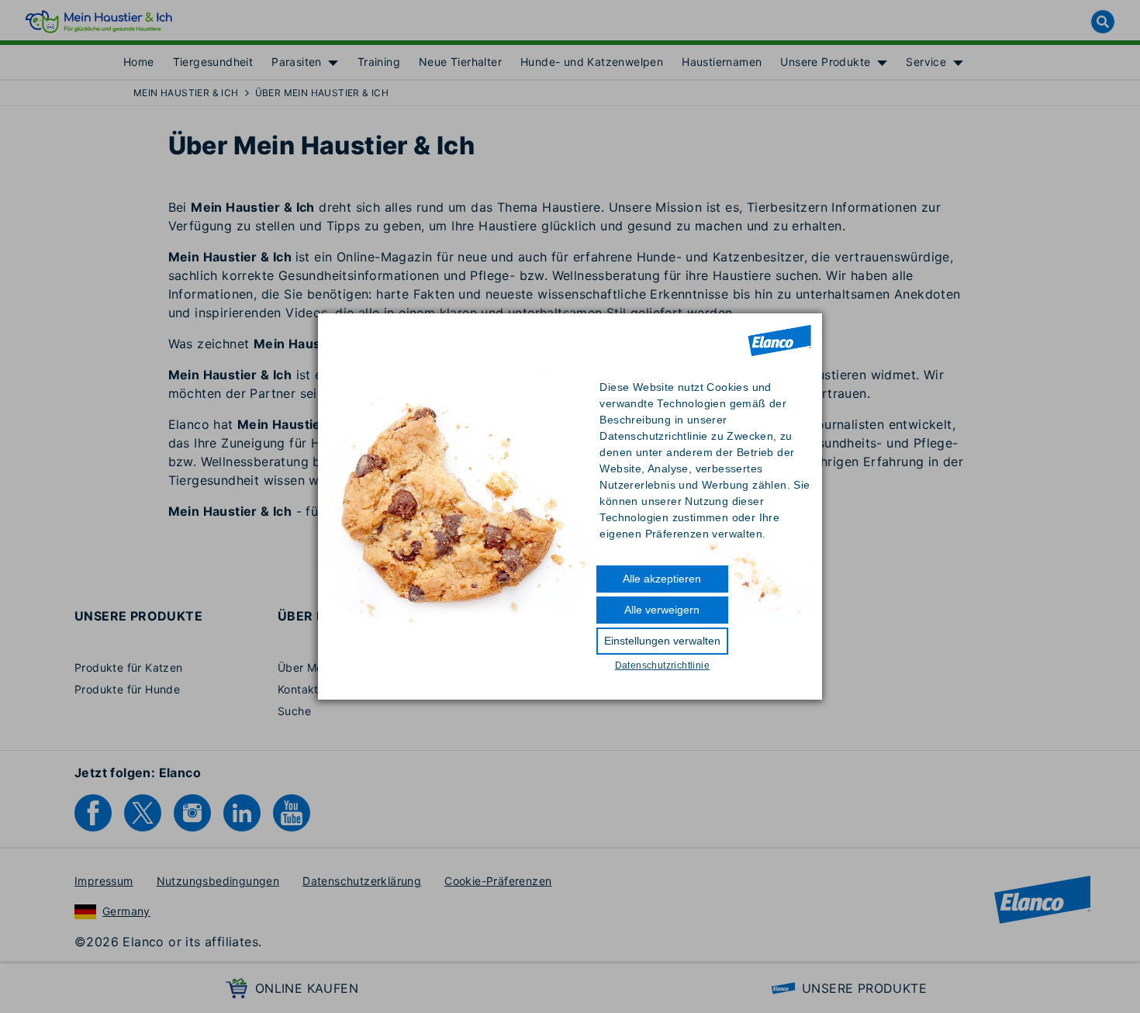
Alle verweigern (662, 609)
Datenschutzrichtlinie (662, 665)
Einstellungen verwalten (662, 640)
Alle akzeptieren (662, 578)
